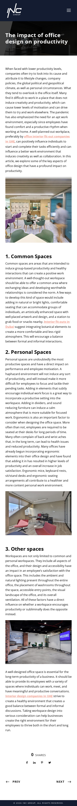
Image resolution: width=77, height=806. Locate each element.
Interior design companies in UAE (29, 696)
